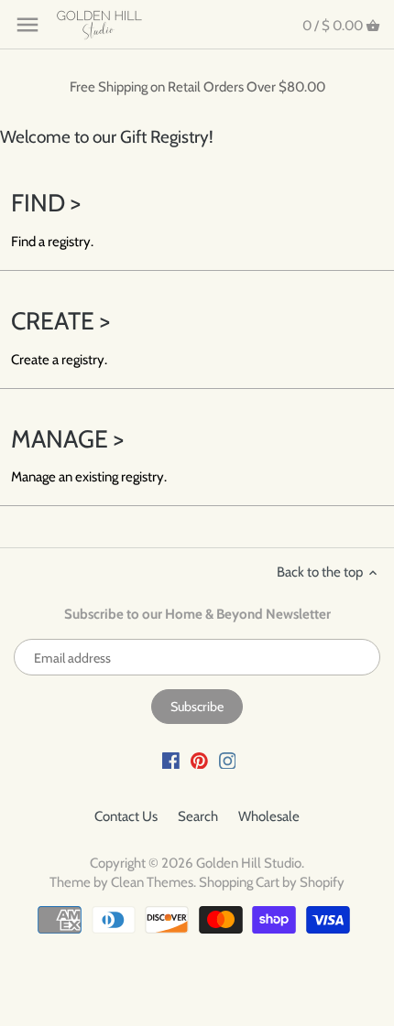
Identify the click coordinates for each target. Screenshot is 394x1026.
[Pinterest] (199, 760)
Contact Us (126, 816)
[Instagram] (227, 760)
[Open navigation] (27, 24)
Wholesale (269, 816)
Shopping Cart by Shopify (272, 882)
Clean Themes (152, 882)
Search (198, 816)
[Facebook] (171, 760)
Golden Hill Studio (248, 863)
